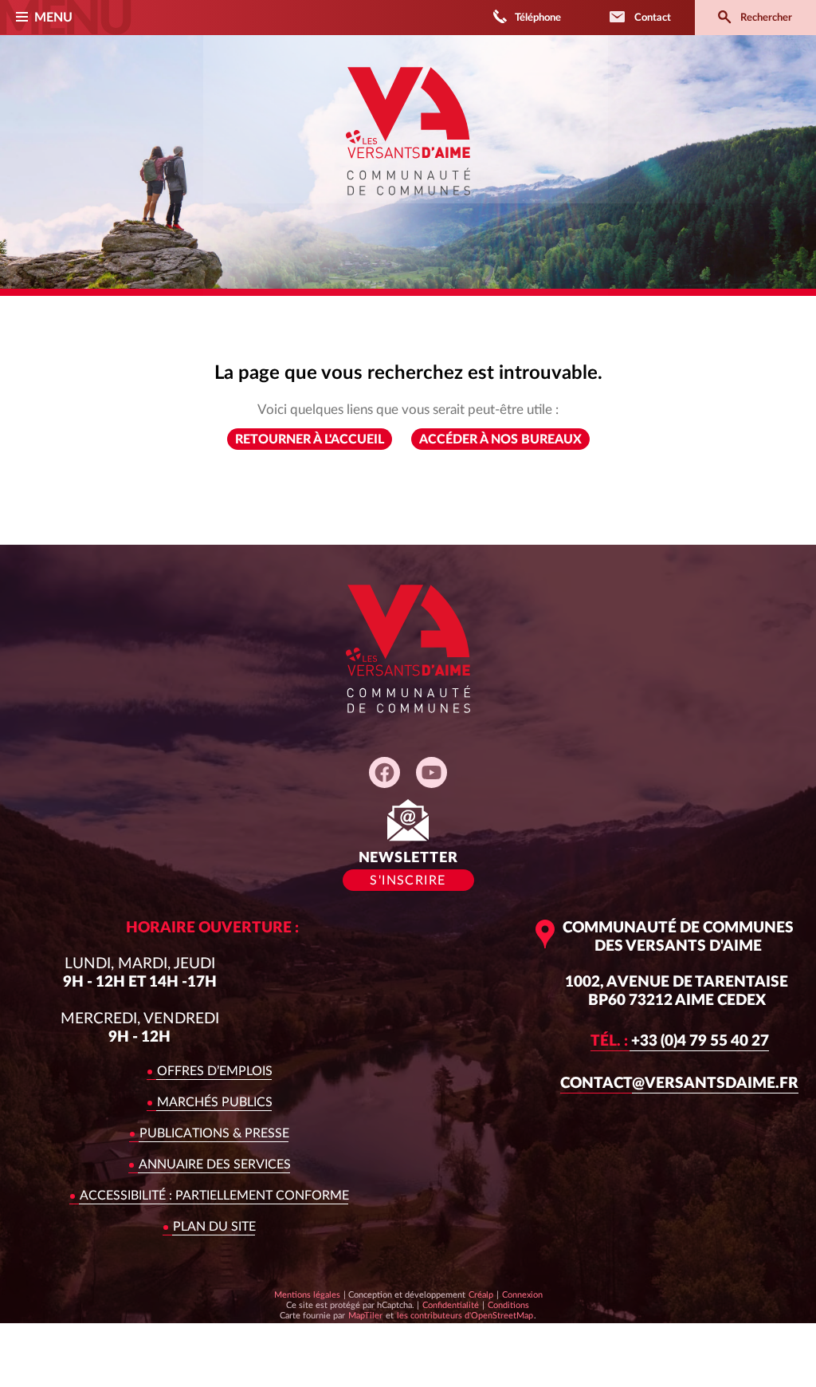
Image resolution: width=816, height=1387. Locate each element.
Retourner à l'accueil (309, 439)
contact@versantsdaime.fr (679, 1083)
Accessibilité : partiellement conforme (214, 1195)
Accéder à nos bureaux (500, 439)
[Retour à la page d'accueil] (408, 206)
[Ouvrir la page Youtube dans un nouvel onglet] (431, 772)
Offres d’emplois (215, 1071)
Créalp (481, 1294)
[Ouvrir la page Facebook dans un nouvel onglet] (384, 772)
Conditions (508, 1305)
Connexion (522, 1294)
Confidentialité (450, 1305)
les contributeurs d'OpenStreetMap (464, 1315)
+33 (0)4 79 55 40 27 (679, 1041)
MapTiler (364, 1315)
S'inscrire (407, 880)
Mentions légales (307, 1294)
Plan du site (214, 1226)
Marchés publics (215, 1102)
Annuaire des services (215, 1164)
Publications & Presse (214, 1133)
